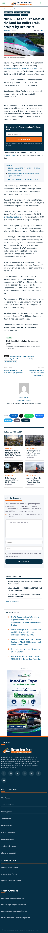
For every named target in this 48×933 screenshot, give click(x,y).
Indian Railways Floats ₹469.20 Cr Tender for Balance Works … (24, 583)
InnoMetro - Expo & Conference (12, 898)
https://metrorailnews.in (24, 400)
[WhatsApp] (38, 773)
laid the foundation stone (14, 217)
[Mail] (24, 773)
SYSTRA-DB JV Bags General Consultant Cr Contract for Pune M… (24, 595)
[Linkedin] (17, 773)
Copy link (26, 420)
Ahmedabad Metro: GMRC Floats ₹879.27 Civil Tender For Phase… (25, 589)
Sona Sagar (7, 30)
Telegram (8, 420)
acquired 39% (10, 155)
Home (5, 9)
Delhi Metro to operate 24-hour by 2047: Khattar (23, 179)
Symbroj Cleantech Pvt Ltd (11, 880)
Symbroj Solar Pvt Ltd (9, 874)
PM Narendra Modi (10, 361)
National (24, 15)
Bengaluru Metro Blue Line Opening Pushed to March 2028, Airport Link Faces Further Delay (26, 642)
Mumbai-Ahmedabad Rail (11, 15)
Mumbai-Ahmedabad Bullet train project (20, 68)
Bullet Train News (15, 356)
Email (17, 420)
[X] (31, 773)
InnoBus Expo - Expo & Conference (13, 905)
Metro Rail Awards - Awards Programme (15, 918)
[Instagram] (10, 773)
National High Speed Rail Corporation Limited (18, 359)
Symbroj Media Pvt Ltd (9, 867)
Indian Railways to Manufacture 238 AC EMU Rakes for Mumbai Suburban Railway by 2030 (26, 632)
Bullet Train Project (28, 356)
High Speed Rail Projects (22, 12)
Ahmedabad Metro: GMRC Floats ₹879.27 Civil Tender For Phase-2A (26, 657)
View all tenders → (12, 601)
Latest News (13, 9)
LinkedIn (14, 416)
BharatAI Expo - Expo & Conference (14, 911)
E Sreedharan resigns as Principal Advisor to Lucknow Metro (35, 372)
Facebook (39, 416)
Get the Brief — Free (24, 139)
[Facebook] (3, 773)
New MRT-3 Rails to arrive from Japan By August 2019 (13, 371)
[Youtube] (3, 780)
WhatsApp (29, 416)
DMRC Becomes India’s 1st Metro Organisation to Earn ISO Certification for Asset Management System (26, 621)
